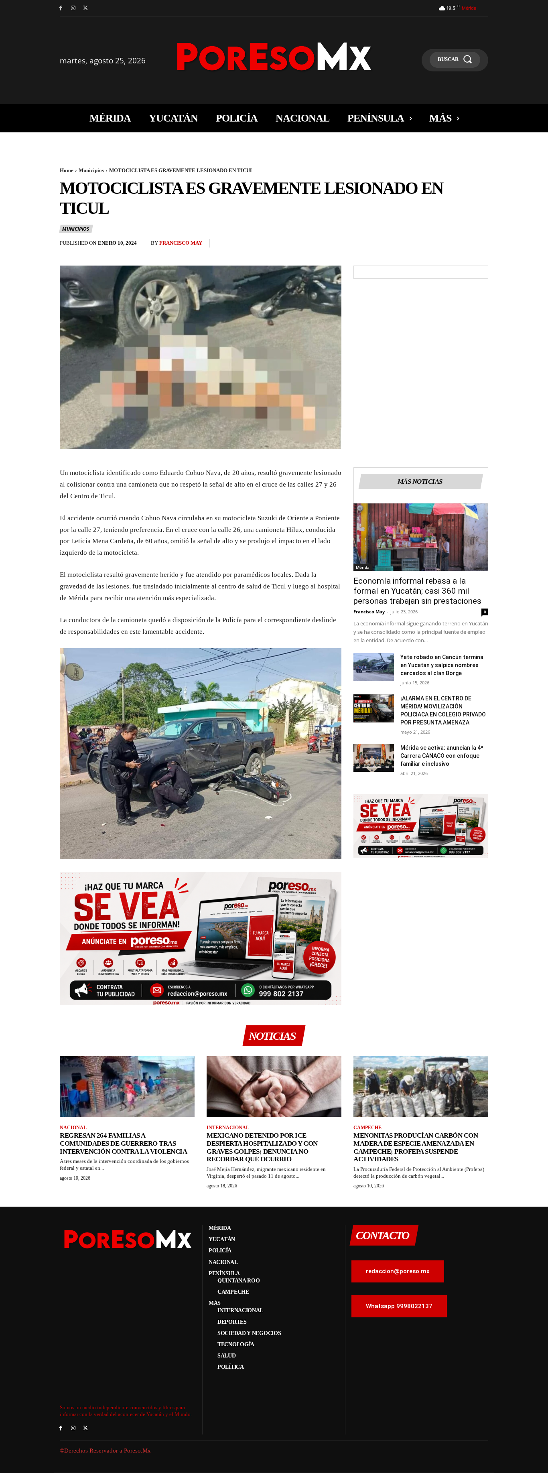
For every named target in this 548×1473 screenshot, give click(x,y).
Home (66, 170)
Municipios (91, 170)
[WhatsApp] (443, 245)
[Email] (462, 245)
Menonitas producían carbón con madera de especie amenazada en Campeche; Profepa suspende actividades (415, 1147)
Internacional (228, 1127)
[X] (85, 8)
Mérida (362, 567)
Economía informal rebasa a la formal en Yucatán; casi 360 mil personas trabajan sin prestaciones (417, 591)
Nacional (73, 1127)
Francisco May (180, 243)
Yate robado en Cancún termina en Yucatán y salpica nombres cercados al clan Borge (441, 665)
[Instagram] (73, 8)
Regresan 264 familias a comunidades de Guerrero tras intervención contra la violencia (123, 1143)
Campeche (367, 1127)
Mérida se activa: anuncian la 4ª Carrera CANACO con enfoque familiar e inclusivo (441, 756)
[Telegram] (480, 245)
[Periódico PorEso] (274, 56)
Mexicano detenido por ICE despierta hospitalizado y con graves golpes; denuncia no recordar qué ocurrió (262, 1147)
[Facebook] (61, 8)
